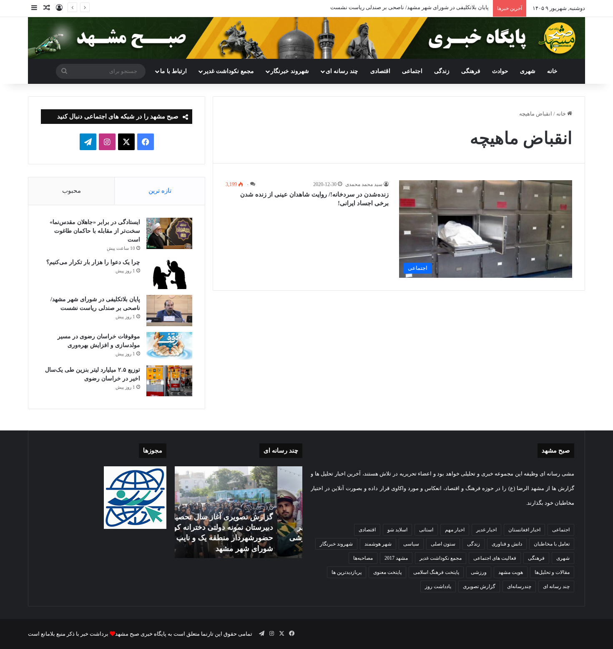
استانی (426, 530)
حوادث (500, 71)
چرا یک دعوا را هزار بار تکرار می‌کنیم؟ (93, 262)
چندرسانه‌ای (519, 586)
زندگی (442, 71)
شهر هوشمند (378, 544)
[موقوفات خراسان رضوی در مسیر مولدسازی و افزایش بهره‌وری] (169, 346)
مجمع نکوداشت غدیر (228, 71)
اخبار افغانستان (524, 530)
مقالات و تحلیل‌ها (552, 572)
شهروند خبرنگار (336, 544)
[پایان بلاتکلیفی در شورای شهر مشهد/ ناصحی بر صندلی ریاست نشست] (169, 310)
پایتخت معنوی (387, 572)
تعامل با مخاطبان (552, 544)
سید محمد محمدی (363, 184)
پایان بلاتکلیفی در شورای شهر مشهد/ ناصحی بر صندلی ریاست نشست (409, 7)
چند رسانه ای (342, 71)
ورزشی (479, 572)
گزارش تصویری (479, 586)
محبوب (71, 190)
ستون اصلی (443, 544)
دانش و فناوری (507, 544)
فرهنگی (470, 71)
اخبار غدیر (486, 530)
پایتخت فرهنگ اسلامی (436, 572)
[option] (238, 512)
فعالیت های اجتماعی (494, 558)
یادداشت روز (438, 586)
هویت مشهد (510, 572)
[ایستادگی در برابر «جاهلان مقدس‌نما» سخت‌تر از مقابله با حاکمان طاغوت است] (169, 233)
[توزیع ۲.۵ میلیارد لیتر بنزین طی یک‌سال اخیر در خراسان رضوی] (169, 380)
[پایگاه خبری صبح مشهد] (306, 38)
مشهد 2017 (396, 558)
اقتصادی (380, 71)
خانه (552, 71)
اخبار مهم (455, 530)
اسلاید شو (397, 530)
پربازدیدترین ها (347, 572)
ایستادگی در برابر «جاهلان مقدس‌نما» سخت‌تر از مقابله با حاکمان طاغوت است (95, 231)
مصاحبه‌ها (363, 558)
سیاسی (411, 544)
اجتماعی (412, 71)
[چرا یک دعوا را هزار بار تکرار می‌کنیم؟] (169, 273)
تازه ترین (159, 190)
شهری (527, 71)
